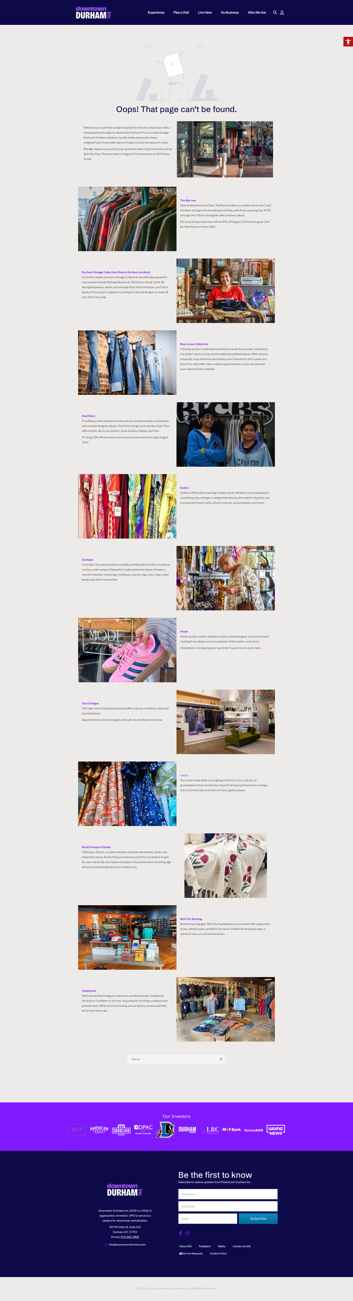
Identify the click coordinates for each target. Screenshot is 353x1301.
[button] (348, 41)
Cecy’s (184, 775)
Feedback (205, 1246)
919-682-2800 (129, 1237)
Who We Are (257, 12)
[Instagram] (187, 1233)
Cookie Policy (218, 1253)
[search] (220, 1059)
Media (221, 1246)
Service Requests (192, 1253)
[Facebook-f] (180, 1233)
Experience (156, 12)
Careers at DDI (242, 1246)
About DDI (185, 1246)
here (258, 647)
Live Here (205, 12)
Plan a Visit (181, 12)
